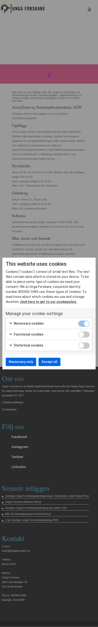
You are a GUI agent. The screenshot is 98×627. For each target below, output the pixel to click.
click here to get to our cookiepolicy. (48, 302)
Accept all (49, 362)
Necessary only (21, 362)
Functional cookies (28, 334)
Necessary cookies (28, 323)
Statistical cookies (28, 345)
